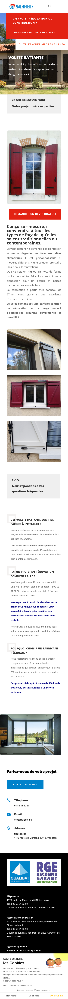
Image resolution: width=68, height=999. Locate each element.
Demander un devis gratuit (35, 214)
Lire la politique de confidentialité (17, 985)
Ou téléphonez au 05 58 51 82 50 (42, 44)
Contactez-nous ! (25, 784)
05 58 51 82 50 (20, 903)
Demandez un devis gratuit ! (34, 32)
